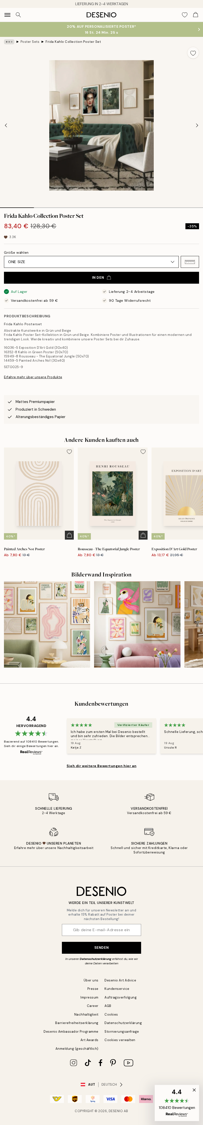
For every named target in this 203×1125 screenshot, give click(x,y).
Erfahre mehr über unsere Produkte (33, 377)
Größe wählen (16, 252)
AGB (107, 1006)
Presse (93, 989)
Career (93, 1006)
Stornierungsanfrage (121, 1031)
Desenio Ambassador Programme (71, 1031)
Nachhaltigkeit (86, 1014)
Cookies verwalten (119, 1040)
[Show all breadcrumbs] (9, 41)
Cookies (111, 1014)
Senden (101, 947)
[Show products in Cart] (195, 15)
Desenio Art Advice (120, 980)
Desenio (116, 1111)
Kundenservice (116, 989)
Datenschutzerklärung (95, 959)
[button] (190, 262)
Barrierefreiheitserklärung (77, 1023)
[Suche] (18, 15)
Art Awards (89, 1040)
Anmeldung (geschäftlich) (77, 1049)
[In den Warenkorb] (69, 535)
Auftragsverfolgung (120, 997)
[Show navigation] (7, 15)
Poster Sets (30, 42)
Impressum (89, 997)
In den (98, 277)
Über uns (91, 980)
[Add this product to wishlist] (193, 53)
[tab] (17, 206)
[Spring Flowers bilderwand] (137, 624)
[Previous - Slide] (6, 125)
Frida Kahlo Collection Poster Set (73, 42)
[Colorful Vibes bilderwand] (47, 624)
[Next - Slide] (197, 125)
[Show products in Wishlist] (184, 15)
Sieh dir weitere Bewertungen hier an (101, 766)
